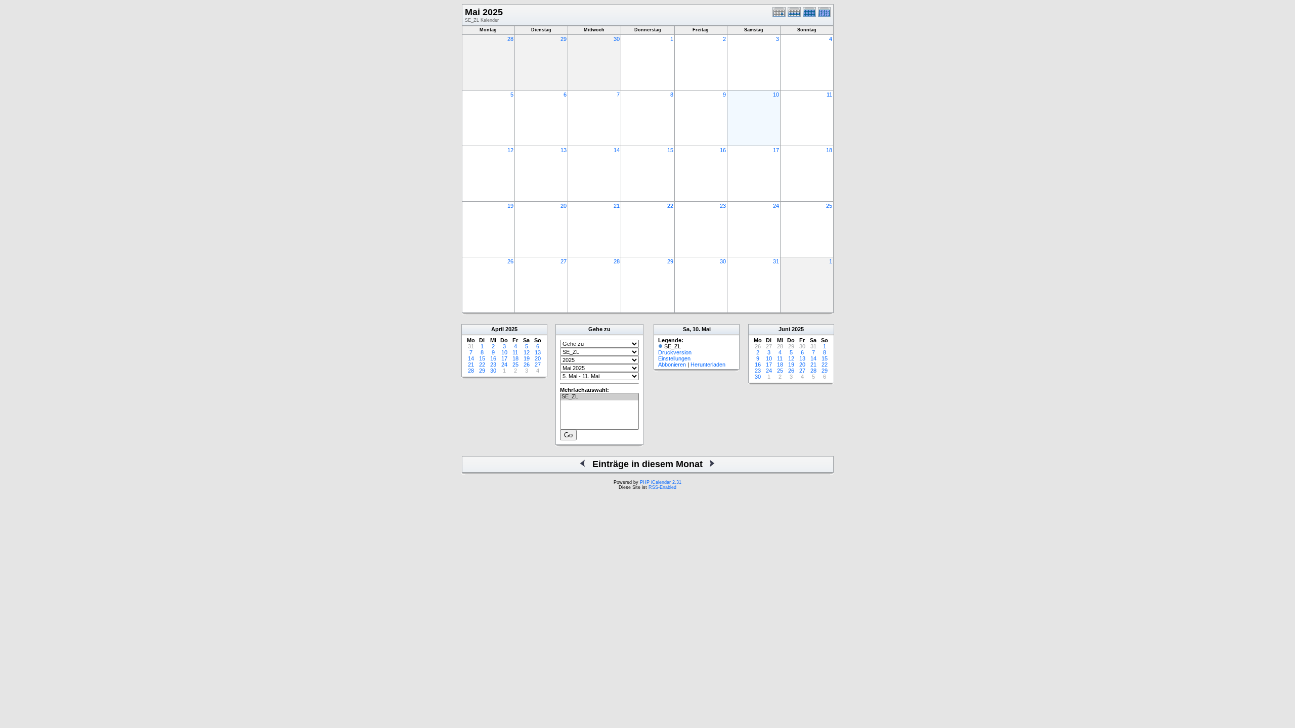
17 (776, 150)
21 (617, 206)
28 (510, 39)
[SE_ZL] (599, 396)
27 (563, 261)
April (497, 329)
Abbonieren (672, 364)
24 (776, 206)
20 (563, 206)
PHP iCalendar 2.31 (660, 482)
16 (723, 150)
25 (829, 206)
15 (670, 150)
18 (829, 150)
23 (723, 206)
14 (617, 150)
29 (563, 39)
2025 (511, 329)
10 (776, 95)
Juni (784, 329)
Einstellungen (674, 358)
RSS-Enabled (662, 487)
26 (510, 261)
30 (617, 39)
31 (776, 261)
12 (510, 150)
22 (670, 206)
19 (510, 206)
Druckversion (675, 352)
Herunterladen (707, 364)
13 (563, 150)
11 (829, 95)
